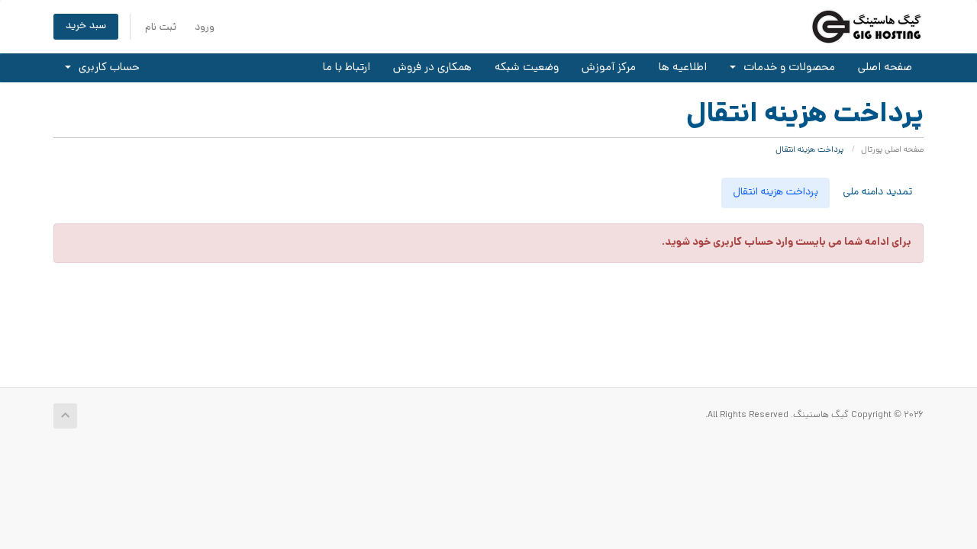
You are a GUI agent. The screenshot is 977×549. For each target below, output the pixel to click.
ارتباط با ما (346, 67)
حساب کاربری (106, 67)
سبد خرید (86, 26)
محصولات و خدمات (786, 67)
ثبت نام (160, 28)
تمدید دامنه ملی (877, 193)
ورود (204, 28)
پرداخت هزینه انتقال (775, 193)
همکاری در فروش (432, 67)
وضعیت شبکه (527, 67)
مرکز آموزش (609, 67)
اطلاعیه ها (683, 67)
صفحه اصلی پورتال (892, 150)
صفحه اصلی (885, 67)
